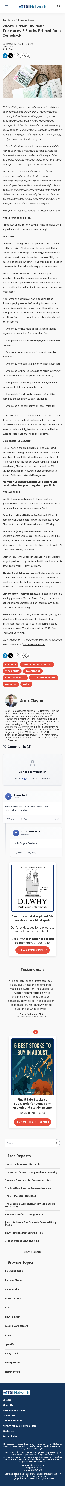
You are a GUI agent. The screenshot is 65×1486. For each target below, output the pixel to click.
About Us (8, 1405)
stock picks (12, 671)
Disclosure (8, 1431)
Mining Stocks (12, 1362)
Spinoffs (9, 1344)
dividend (10, 664)
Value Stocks (12, 1289)
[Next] (35, 1032)
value (26, 684)
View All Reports (32, 1251)
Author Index (10, 1436)
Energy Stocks (12, 1371)
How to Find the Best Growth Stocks (24, 1232)
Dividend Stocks (26, 20)
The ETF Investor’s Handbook (20, 1195)
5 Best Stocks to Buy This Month (22, 1164)
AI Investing (11, 1335)
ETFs (7, 1307)
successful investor (44, 677)
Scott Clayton (9, 49)
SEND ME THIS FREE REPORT (32, 1122)
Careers (7, 1400)
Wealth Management (16, 1325)
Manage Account (12, 1420)
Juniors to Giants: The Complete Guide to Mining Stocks (30, 1223)
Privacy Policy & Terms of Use (19, 1426)
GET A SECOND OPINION (33, 950)
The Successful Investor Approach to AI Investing (31, 1172)
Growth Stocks (13, 1298)
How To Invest (12, 1316)
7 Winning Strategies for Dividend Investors (28, 1180)
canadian (11, 684)
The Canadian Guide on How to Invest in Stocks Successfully (30, 1205)
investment (32, 671)
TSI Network (9, 447)
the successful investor (37, 664)
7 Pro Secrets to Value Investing (22, 1240)
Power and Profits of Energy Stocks (24, 1214)
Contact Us (9, 1415)
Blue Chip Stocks (14, 1270)
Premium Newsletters (15, 1410)
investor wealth (15, 677)
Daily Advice (9, 20)
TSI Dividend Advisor (34, 644)
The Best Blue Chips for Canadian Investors (28, 1187)
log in (25, 778)
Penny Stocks (12, 1353)
